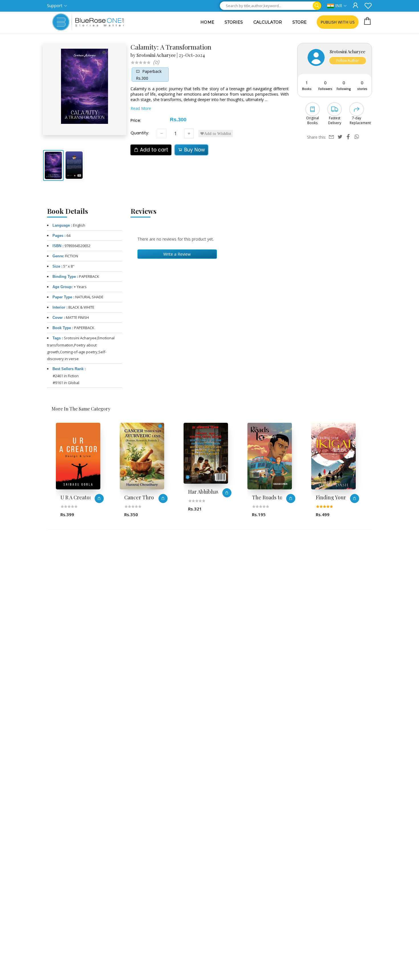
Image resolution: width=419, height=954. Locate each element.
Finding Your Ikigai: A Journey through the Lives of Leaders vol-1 (277, 497)
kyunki (324, 497)
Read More (141, 108)
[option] (82, 472)
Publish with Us (338, 22)
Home (207, 22)
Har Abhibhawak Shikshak (149, 491)
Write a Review (177, 254)
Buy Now (194, 149)
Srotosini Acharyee (156, 55)
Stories (234, 22)
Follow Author (347, 60)
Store (299, 22)
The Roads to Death (211, 497)
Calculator (267, 22)
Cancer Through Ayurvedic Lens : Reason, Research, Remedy (85, 497)
